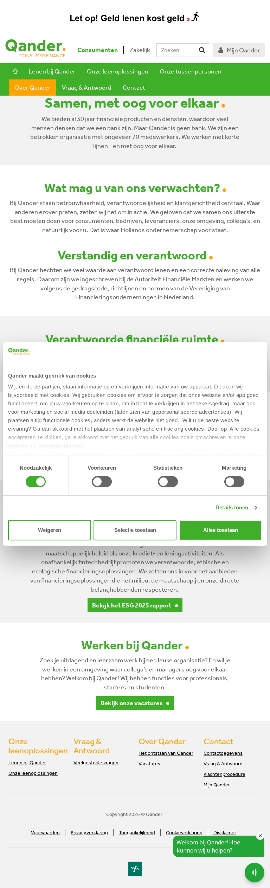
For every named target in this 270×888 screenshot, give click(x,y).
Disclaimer (224, 832)
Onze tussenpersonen (190, 71)
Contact (134, 87)
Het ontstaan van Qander (166, 753)
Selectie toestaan (135, 530)
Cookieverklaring (184, 832)
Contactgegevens (223, 753)
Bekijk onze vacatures (132, 703)
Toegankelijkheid (137, 832)
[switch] (102, 481)
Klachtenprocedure (224, 774)
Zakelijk (139, 49)
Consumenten (97, 49)
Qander (35, 50)
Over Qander (32, 87)
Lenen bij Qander (52, 71)
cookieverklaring (60, 446)
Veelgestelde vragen (95, 762)
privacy (17, 446)
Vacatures (149, 763)
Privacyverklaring (89, 832)
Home (15, 71)
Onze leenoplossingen (117, 71)
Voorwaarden (45, 832)
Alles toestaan (220, 530)
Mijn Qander (217, 784)
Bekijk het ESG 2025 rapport (132, 605)
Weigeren (49, 530)
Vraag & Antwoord (86, 87)
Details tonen (232, 507)
